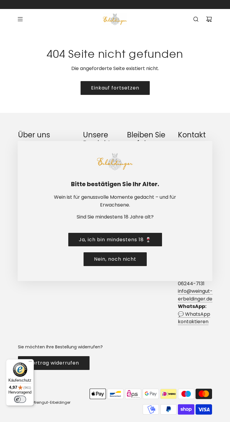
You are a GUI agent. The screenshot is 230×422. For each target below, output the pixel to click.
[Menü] (30, 362)
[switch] (20, 399)
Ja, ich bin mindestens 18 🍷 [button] (115, 239)
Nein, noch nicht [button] (115, 259)
